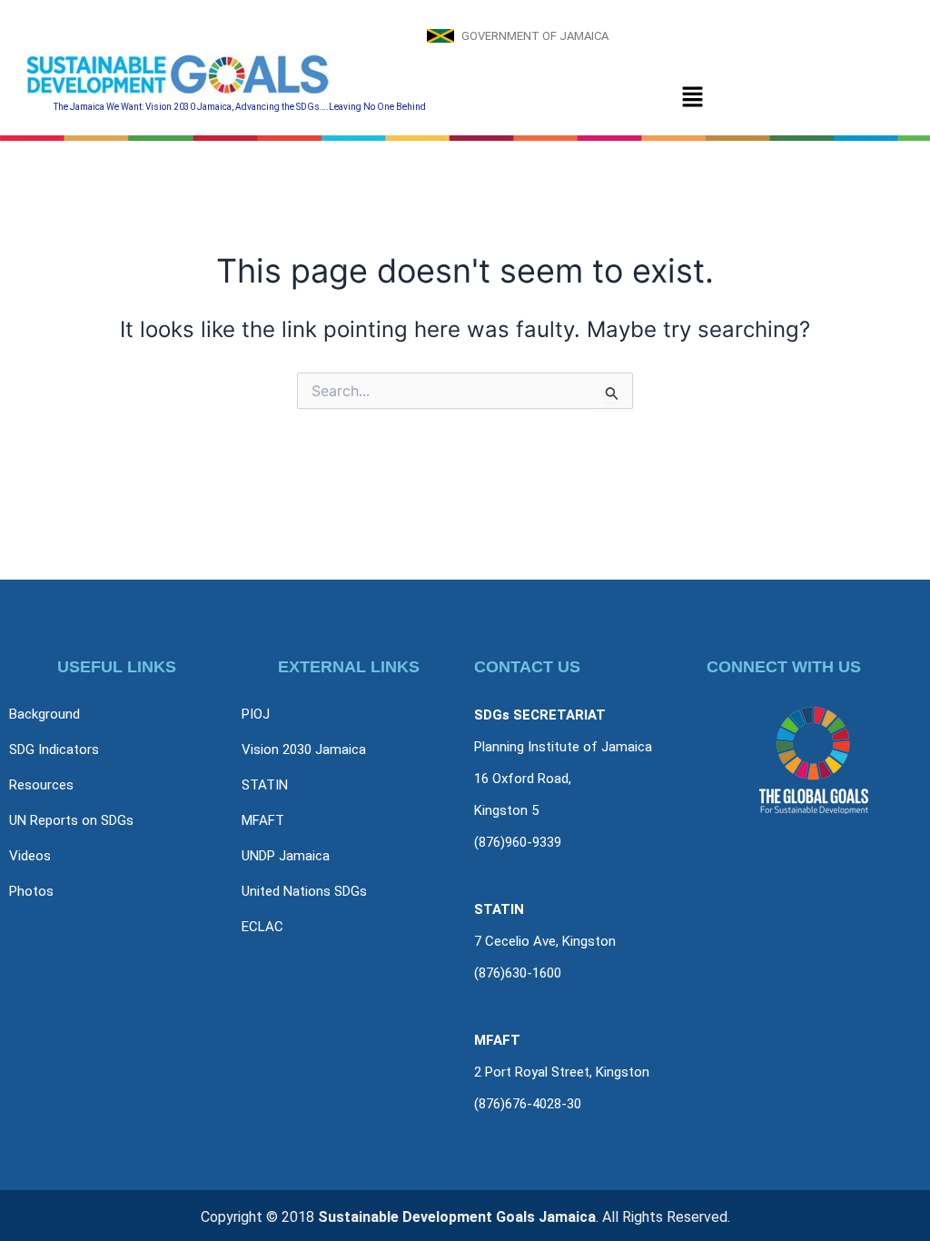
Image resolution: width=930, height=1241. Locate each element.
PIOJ (256, 714)
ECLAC (262, 926)
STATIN (265, 785)
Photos (31, 891)
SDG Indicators (54, 749)
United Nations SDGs (304, 891)
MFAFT (263, 820)
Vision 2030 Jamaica (304, 749)
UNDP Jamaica (286, 856)
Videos (30, 856)
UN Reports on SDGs (71, 820)
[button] (692, 97)
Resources (41, 785)
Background (44, 714)
